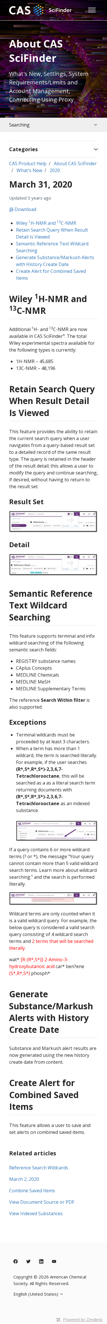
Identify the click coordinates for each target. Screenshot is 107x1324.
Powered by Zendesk (83, 1319)
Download (24, 209)
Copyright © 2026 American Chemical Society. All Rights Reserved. (49, 1280)
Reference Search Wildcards (38, 1168)
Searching (19, 125)
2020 (55, 170)
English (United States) (36, 1294)
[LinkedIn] (41, 1261)
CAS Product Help (28, 163)
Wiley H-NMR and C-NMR (46, 223)
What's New (29, 170)
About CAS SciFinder (75, 163)
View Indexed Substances (36, 1213)
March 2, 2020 (24, 1179)
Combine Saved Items (32, 1190)
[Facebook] (15, 1261)
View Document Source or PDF (41, 1202)
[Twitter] (28, 1261)
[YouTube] (54, 1261)
